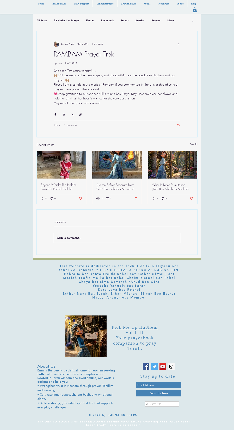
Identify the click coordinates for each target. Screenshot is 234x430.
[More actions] (178, 44)
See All (194, 144)
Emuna (90, 20)
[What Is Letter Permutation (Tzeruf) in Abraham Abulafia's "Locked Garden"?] (172, 165)
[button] (195, 9)
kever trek (107, 20)
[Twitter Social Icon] (154, 366)
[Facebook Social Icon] (146, 366)
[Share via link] (80, 114)
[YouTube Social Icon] (162, 366)
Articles (140, 20)
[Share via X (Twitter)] (63, 114)
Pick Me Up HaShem (135, 327)
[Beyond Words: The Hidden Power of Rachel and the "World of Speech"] (61, 165)
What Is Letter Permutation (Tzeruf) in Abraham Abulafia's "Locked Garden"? (171, 187)
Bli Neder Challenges (66, 20)
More (170, 20)
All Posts (41, 20)
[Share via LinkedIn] (72, 114)
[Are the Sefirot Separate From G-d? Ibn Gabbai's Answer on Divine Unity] (117, 165)
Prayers (156, 20)
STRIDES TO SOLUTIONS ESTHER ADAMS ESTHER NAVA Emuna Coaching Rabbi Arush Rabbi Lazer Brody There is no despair (114, 423)
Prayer (124, 20)
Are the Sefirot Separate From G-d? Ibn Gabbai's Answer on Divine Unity (116, 187)
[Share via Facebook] (55, 114)
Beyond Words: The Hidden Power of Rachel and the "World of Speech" (59, 187)
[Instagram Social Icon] (171, 366)
